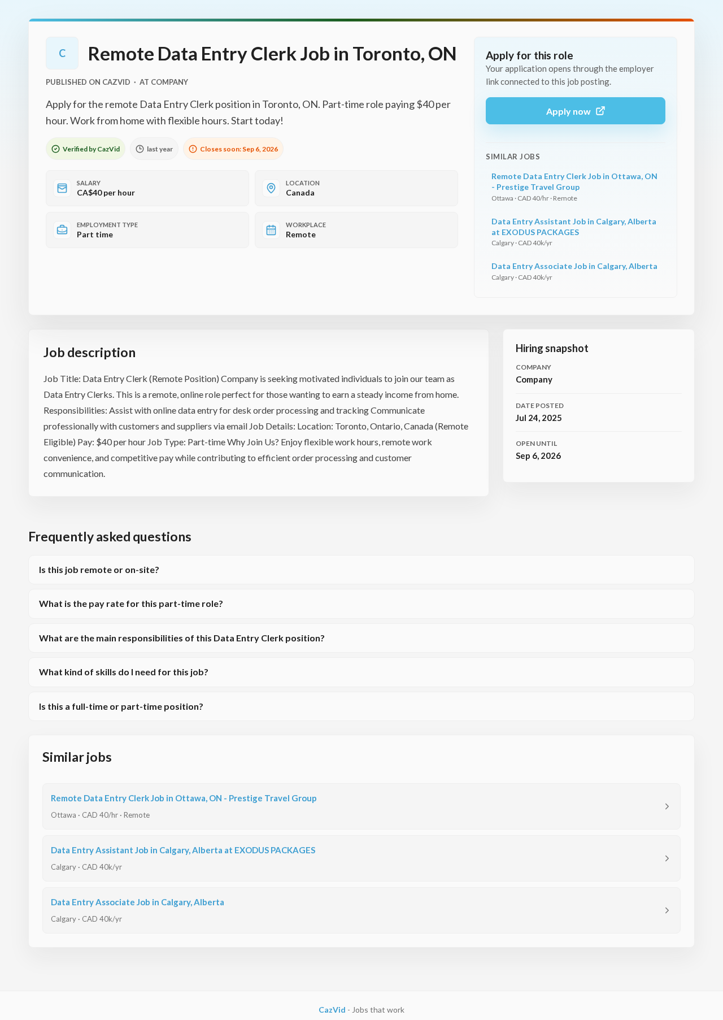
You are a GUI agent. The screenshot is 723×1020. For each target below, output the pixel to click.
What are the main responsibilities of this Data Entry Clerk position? (182, 637)
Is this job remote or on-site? (99, 569)
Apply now (568, 111)
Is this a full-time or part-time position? (121, 706)
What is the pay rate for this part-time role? (131, 603)
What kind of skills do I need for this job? (123, 671)
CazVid (332, 1009)
